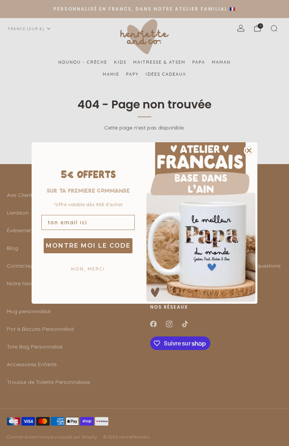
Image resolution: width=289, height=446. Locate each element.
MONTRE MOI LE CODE (88, 245)
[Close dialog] (249, 150)
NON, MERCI (88, 269)
